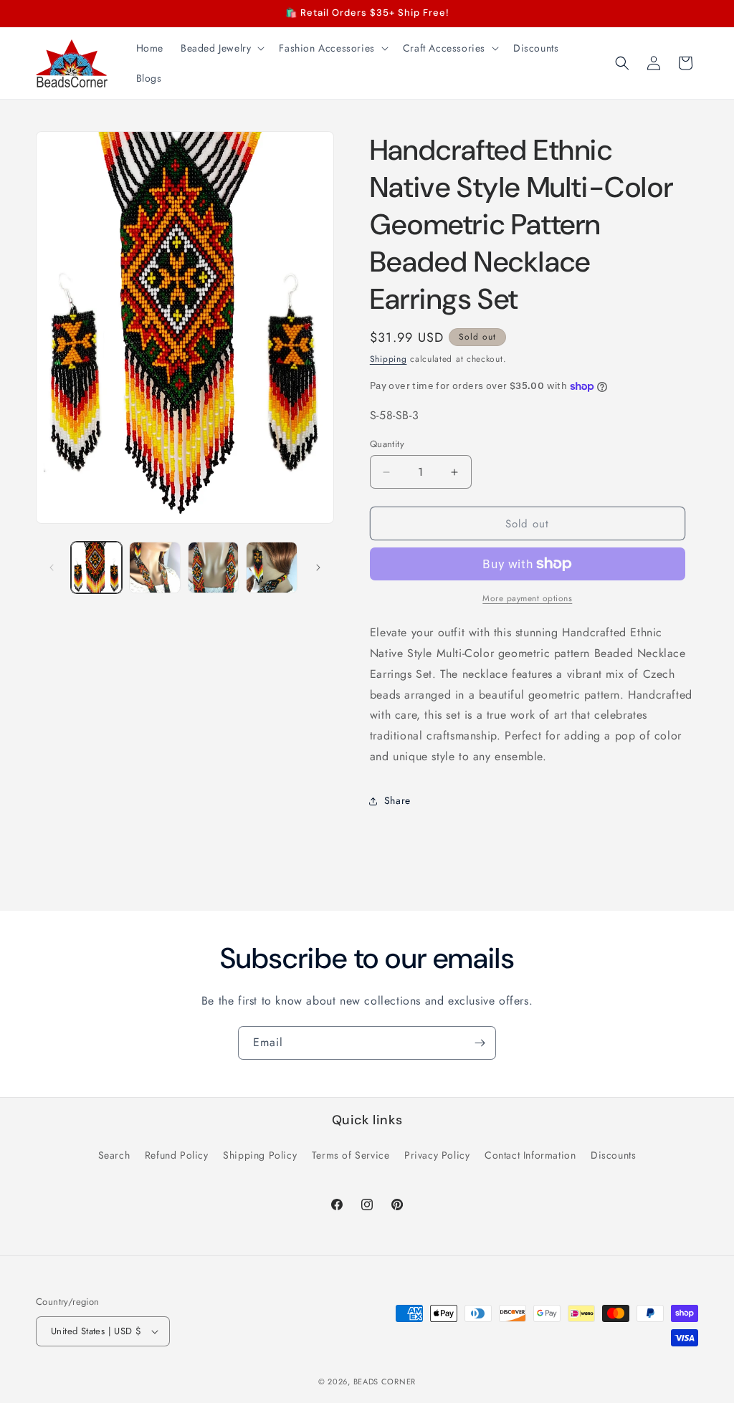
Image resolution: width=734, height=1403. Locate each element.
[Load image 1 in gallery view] (96, 567)
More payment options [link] (527, 598)
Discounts (613, 1155)
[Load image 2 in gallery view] (154, 567)
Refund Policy (177, 1155)
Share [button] (397, 800)
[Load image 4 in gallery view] (271, 567)
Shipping (388, 359)
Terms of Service (351, 1155)
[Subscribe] (479, 1043)
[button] (221, 48)
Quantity (387, 444)
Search (114, 1155)
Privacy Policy (437, 1155)
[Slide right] (318, 567)
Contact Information (530, 1155)
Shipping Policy (260, 1155)
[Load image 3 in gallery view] (213, 567)
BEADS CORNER (384, 1381)
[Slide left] (51, 567)
